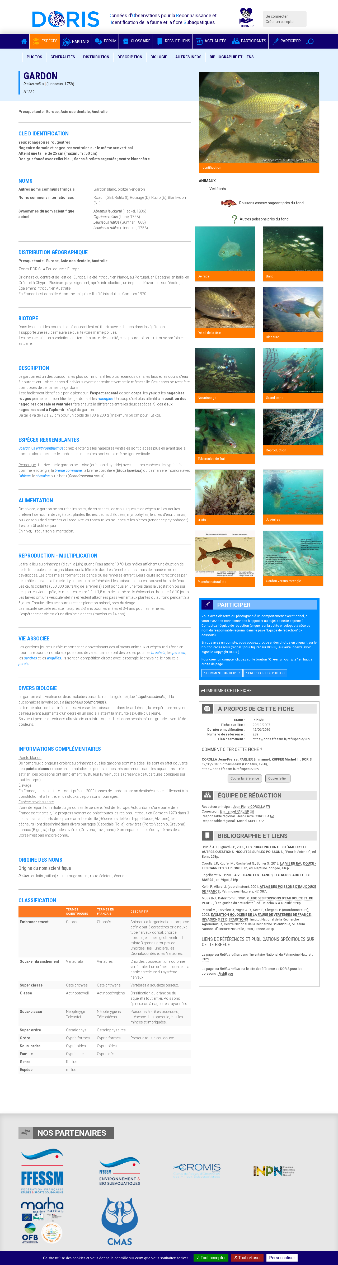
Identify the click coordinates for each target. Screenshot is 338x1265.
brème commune (68, 470)
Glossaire (140, 41)
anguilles (54, 658)
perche (23, 664)
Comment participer (222, 673)
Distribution (96, 57)
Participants (253, 41)
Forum (109, 41)
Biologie (159, 57)
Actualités (215, 41)
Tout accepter (213, 1257)
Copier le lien (278, 778)
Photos (34, 57)
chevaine (43, 476)
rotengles (105, 399)
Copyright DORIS (226, 652)
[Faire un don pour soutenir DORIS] (246, 19)
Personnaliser (282, 1257)
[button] (310, 41)
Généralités (62, 57)
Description (130, 57)
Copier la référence (245, 778)
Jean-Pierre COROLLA (249, 807)
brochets (158, 652)
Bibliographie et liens (232, 57)
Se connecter (277, 16)
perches (178, 652)
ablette (25, 476)
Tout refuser (249, 1257)
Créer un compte (280, 22)
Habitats (80, 42)
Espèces (49, 41)
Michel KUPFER (248, 821)
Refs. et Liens (177, 41)
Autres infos (188, 57)
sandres (30, 658)
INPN (205, 959)
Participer (290, 41)
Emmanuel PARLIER (234, 811)
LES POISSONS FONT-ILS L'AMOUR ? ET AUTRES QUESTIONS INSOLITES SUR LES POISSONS (254, 849)
